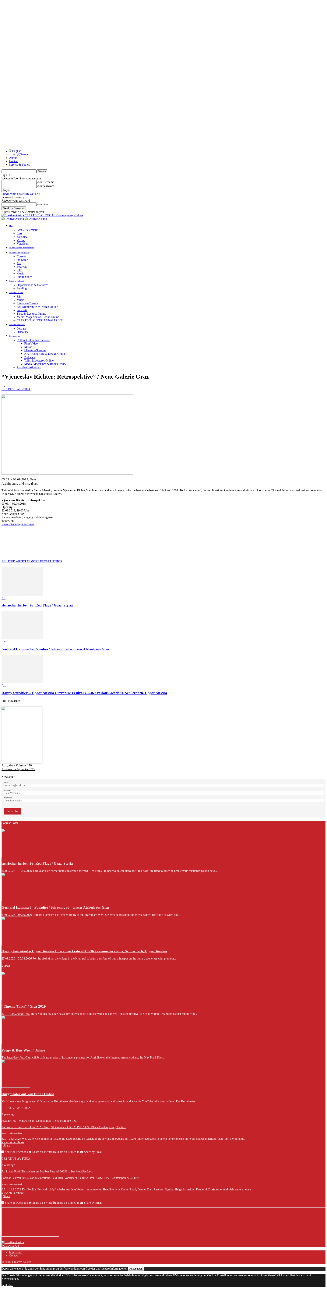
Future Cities (24, 276)
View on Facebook (13, 1142)
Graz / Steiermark (27, 229)
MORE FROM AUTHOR (46, 561)
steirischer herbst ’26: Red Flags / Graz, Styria (37, 605)
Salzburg (22, 236)
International (14, 336)
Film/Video (31, 343)
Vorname (7, 790)
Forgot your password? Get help (21, 193)
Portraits (21, 328)
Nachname (8, 798)
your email (43, 204)
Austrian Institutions (29, 367)
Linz (19, 233)
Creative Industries (17, 281)
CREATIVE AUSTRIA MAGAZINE (40, 320)
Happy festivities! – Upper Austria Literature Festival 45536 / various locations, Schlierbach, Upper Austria (84, 693)
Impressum (15, 1252)
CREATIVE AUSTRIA (16, 389)
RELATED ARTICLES (16, 561)
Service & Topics (19, 164)
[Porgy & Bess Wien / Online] (16, 1042)
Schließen (7, 1285)
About (13, 157)
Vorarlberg (23, 243)
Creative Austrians (17, 324)
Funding (22, 288)
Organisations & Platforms (32, 285)
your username (45, 182)
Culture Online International (21, 247)
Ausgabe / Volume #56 (17, 765)
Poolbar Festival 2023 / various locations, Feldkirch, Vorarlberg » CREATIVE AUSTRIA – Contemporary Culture (70, 1177)
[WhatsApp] (48, 543)
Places (11, 226)
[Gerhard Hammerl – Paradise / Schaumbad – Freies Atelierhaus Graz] (22, 638)
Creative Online (16, 292)
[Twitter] (21, 543)
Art (19, 263)
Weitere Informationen (113, 1268)
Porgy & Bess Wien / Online (23, 1050)
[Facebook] (8, 543)
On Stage (22, 259)
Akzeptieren (135, 1268)
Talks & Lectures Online (31, 313)
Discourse (23, 332)
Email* (6, 783)
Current (21, 256)
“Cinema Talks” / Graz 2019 (24, 1006)
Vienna (21, 240)
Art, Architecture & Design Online (37, 306)
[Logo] (13, 218)
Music (20, 273)
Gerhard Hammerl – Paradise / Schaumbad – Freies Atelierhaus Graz (55, 649)
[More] (62, 544)
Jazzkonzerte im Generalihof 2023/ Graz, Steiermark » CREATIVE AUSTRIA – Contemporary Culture (64, 1127)
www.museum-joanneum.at (18, 524)
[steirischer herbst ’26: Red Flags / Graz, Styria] (22, 594)
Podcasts (22, 310)
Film (19, 270)
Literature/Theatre (27, 303)
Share (6, 1145)
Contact (13, 161)
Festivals (22, 266)
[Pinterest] (35, 543)
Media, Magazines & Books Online (38, 317)
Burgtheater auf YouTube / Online (28, 1094)
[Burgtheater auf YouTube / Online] (16, 1086)
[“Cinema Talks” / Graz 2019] (16, 999)
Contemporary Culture (19, 252)
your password (45, 186)
